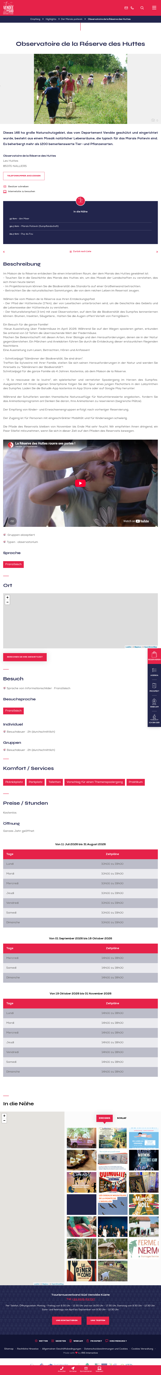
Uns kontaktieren (67, 1321)
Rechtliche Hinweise (28, 1349)
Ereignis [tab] (104, 1118)
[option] (80, 89)
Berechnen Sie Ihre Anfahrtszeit (25, 657)
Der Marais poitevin (71, 19)
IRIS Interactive (89, 1353)
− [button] (7, 602)
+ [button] (7, 597)
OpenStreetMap (150, 647)
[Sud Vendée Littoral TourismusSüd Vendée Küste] (8, 7)
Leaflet (128, 647)
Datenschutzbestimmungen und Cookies (106, 1349)
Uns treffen (98, 1321)
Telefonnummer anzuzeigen (24, 176)
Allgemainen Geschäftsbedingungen (61, 1349)
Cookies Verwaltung (142, 1349)
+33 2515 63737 (83, 1299)
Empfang (35, 19)
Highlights (51, 19)
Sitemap (9, 1349)
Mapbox (137, 647)
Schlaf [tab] (121, 1118)
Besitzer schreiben (18, 187)
